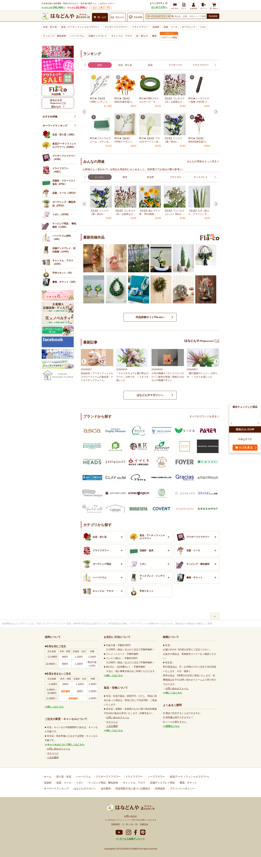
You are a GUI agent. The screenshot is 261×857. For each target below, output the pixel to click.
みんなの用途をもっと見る (202, 161)
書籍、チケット (188, 782)
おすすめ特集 (50, 116)
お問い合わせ (130, 816)
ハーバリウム (77, 36)
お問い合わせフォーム (58, 748)
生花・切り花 (50, 27)
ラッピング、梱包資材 (54, 36)
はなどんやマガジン (84, 788)
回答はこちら (173, 726)
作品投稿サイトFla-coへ (150, 317)
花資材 (155, 27)
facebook (53, 339)
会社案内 (105, 788)
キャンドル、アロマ (121, 36)
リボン (203, 27)
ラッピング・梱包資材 (198, 564)
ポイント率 (101, 7)
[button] (85, 64)
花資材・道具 (146, 550)
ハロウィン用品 (169, 37)
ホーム (47, 776)
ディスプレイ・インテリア (152, 577)
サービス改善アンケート (132, 838)
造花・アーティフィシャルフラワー (152, 537)
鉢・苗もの (142, 36)
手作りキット (146, 591)
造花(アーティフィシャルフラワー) (189, 776)
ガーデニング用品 (102, 564)
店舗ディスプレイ (97, 36)
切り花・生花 (63, 776)
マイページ (53, 753)
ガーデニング (188, 27)
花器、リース (170, 27)
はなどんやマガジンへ (150, 394)
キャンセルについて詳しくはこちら (66, 744)
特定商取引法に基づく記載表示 (132, 788)
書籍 (154, 36)
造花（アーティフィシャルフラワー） (80, 27)
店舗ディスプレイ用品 (162, 782)
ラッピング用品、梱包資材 (103, 782)
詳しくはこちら (56, 706)
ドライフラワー (140, 27)
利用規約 (159, 788)
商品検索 (213, 16)
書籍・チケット (194, 577)
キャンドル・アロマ (103, 591)
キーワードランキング (55, 125)
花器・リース (193, 550)
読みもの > (57, 106)
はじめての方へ (159, 7)
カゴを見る (246, 447)
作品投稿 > (57, 94)
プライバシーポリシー (182, 788)
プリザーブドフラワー (116, 27)
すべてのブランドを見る (203, 416)
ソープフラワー (156, 776)
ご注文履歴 (53, 757)
